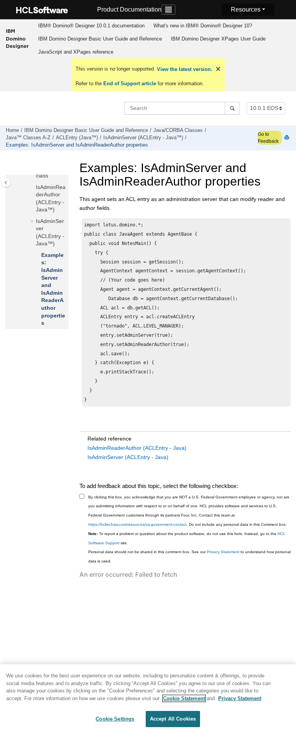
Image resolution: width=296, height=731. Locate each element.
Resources (246, 9)
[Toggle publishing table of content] (6, 183)
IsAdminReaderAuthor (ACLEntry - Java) (137, 448)
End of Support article (130, 83)
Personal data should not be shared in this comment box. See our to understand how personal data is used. (189, 556)
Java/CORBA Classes (178, 130)
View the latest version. (183, 69)
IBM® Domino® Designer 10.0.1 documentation (91, 26)
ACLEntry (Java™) (77, 137)
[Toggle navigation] (168, 10)
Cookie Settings (115, 719)
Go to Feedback (268, 138)
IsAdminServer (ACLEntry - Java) (127, 457)
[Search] (232, 108)
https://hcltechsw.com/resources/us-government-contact (137, 524)
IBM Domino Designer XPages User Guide (218, 39)
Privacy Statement (223, 552)
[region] (148, 697)
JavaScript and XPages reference (75, 52)
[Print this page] (287, 137)
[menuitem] (91, 25)
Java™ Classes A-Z (28, 137)
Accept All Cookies (173, 719)
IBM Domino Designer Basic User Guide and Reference (100, 39)
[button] (33, 187)
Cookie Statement (184, 698)
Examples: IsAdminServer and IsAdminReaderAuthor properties (77, 145)
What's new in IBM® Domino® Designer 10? (202, 26)
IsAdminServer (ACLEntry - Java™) (143, 137)
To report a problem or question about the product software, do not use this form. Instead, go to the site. (186, 538)
